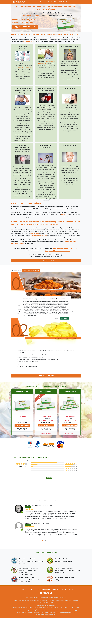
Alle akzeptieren (64, 318)
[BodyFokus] (19, 2)
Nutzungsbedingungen (44, 589)
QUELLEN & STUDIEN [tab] (33, 270)
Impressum (32, 589)
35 (49, 540)
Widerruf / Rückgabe (67, 589)
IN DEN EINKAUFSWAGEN (22, 425)
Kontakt (24, 589)
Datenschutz (55, 589)
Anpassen (56, 318)
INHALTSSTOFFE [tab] (16, 270)
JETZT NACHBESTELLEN (26, 27)
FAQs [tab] (24, 270)
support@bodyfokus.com (29, 570)
